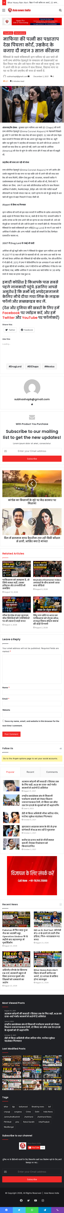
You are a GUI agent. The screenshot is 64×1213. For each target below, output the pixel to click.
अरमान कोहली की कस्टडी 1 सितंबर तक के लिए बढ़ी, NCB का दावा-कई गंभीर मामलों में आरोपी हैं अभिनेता (40, 784)
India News (48, 1112)
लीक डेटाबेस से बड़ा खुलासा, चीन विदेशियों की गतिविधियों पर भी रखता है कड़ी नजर (15, 618)
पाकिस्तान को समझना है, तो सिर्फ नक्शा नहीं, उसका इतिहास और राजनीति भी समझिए (15, 584)
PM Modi (7, 1122)
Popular (10, 772)
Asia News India (51, 1193)
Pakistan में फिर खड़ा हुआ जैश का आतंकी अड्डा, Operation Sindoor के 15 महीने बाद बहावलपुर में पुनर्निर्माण (15, 936)
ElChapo (34, 366)
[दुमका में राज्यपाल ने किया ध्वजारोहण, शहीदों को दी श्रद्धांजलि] (32, 1084)
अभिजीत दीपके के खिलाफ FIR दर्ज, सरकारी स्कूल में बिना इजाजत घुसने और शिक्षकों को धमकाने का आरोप (14, 976)
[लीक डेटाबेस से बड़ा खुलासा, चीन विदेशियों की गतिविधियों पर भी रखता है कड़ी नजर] (16, 605)
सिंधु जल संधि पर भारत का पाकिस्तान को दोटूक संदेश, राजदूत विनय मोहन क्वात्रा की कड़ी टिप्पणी (46, 619)
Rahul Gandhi (28, 1122)
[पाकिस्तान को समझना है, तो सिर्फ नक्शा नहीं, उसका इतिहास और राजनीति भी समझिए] (16, 569)
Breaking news (38, 1106)
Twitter (8, 317)
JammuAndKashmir (12, 1117)
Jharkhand (28, 1117)
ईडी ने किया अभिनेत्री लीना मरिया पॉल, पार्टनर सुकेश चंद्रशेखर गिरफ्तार (40, 815)
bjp (13, 1106)
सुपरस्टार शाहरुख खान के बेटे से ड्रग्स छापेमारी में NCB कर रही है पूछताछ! (39, 828)
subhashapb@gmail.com (17, 76)
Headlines (8, 33)
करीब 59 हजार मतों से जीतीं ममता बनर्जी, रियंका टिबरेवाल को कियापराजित (38, 843)
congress (18, 1112)
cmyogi (7, 1112)
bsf (49, 1106)
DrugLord (15, 366)
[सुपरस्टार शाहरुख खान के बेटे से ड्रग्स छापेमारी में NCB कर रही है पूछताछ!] (11, 830)
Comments (52, 772)
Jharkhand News (44, 1117)
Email (5, 699)
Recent (30, 772)
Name (6, 687)
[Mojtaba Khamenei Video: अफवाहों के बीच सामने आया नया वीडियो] (47, 569)
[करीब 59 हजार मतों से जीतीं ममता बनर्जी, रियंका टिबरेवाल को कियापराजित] (11, 844)
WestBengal (9, 1127)
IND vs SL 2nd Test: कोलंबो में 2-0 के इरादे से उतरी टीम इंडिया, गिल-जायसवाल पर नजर (47, 935)
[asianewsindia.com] (19, 10)
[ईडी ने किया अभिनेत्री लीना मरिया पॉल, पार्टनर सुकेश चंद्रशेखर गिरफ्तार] (11, 817)
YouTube (30, 317)
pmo (17, 1122)
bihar (6, 1106)
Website (6, 710)
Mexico (50, 366)
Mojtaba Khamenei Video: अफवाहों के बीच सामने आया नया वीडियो (47, 582)
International (20, 33)
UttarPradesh (44, 1122)
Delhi (37, 1112)
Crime (28, 1112)
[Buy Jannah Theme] (32, 21)
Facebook (11, 312)
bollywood (23, 1106)
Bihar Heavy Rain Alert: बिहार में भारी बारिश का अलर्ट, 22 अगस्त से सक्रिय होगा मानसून (46, 975)
